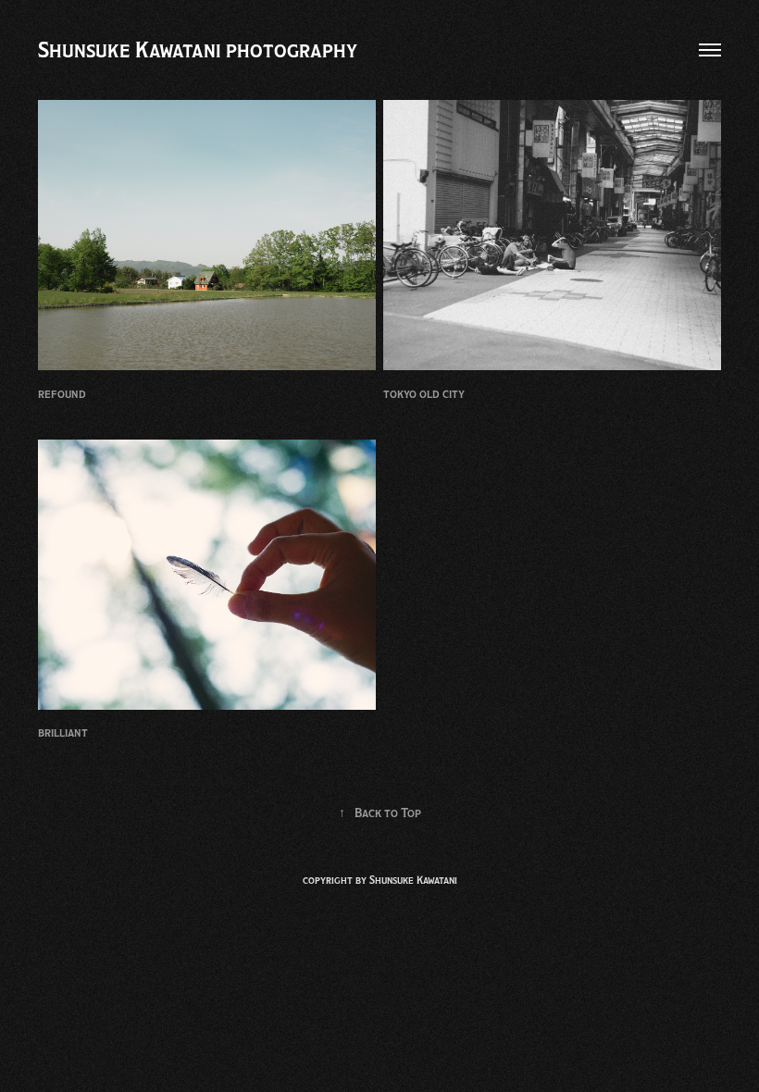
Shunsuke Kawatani (413, 880)
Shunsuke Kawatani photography (197, 50)
